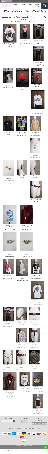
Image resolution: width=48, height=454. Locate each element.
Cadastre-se (23, 1)
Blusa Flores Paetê (36, 275)
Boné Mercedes (8, 84)
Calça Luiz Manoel (38, 62)
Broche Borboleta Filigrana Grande (10, 253)
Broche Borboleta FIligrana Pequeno (27, 253)
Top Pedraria (38, 410)
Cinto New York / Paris (35, 199)
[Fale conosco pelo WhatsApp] (45, 447)
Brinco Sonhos (22, 175)
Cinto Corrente (8, 365)
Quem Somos (23, 4)
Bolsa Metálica (38, 388)
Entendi (24, 452)
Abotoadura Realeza (9, 176)
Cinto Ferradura (21, 365)
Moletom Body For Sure (22, 87)
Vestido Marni (25, 40)
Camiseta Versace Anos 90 (38, 301)
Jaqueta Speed (22, 132)
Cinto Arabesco (34, 322)
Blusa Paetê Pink (8, 275)
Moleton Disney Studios (38, 110)
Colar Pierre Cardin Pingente (10, 393)
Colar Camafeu (35, 153)
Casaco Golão (35, 132)
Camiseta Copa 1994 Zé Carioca (10, 226)
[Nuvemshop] (24, 447)
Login (27, 1)
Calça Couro (8, 323)
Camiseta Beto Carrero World (10, 44)
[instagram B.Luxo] (22, 421)
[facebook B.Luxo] (25, 421)
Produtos (16, 4)
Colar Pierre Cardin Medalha (27, 226)
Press (38, 6)
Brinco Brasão (35, 175)
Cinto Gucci (34, 366)
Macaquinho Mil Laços (22, 277)
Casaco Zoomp (37, 84)
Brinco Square (21, 322)
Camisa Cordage (22, 344)
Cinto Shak (34, 344)
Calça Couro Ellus (38, 40)
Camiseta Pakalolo (25, 388)
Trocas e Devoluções (34, 4)
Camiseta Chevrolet (8, 132)
